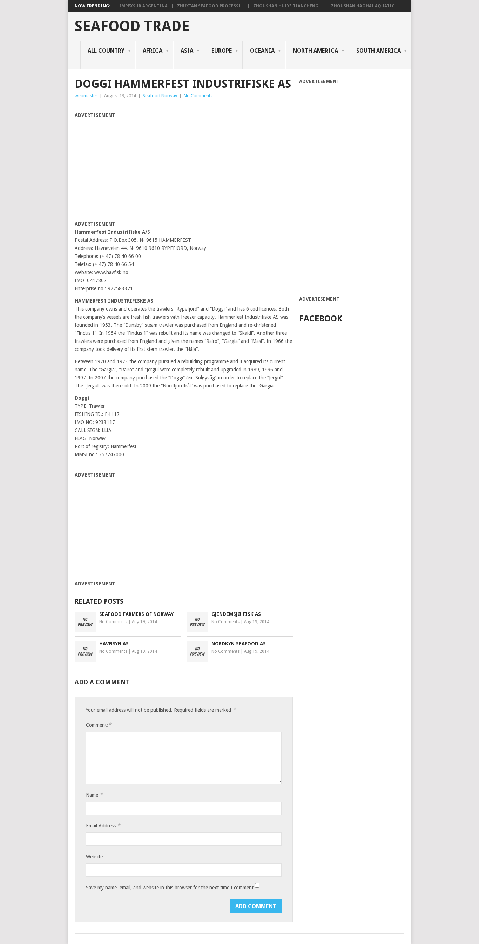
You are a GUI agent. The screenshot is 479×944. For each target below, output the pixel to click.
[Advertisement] (134, 168)
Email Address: (103, 825)
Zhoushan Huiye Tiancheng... (287, 6)
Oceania (262, 50)
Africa (152, 50)
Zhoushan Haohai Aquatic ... (365, 6)
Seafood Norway (160, 95)
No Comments (198, 95)
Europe (221, 50)
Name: (94, 794)
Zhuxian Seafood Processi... (210, 6)
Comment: (98, 725)
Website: (95, 856)
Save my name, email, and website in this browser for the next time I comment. (170, 887)
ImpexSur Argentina (143, 6)
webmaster (86, 95)
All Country (106, 50)
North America (315, 50)
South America (378, 50)
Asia (187, 50)
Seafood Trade (132, 26)
